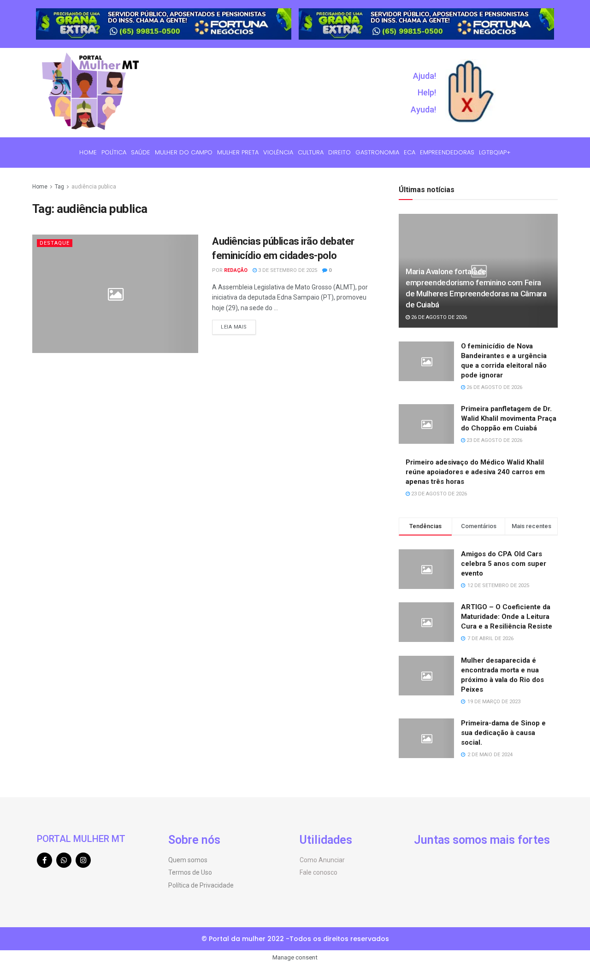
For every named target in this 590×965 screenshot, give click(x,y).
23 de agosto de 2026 (493, 440)
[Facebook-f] (44, 860)
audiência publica (93, 186)
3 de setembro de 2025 (287, 270)
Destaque (55, 243)
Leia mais (234, 327)
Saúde (140, 152)
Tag (59, 186)
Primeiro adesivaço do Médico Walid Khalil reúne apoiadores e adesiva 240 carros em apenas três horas (475, 472)
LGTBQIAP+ (495, 152)
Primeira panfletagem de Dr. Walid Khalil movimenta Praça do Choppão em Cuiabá (508, 418)
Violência (278, 152)
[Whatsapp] (63, 860)
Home (88, 152)
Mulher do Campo (183, 152)
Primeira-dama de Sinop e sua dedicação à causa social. (503, 733)
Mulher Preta (238, 152)
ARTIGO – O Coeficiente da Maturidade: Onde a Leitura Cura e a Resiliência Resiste (506, 616)
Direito (339, 152)
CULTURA (311, 152)
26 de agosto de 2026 (438, 317)
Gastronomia (377, 152)
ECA (409, 152)
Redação (236, 270)
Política (113, 152)
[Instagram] (83, 860)
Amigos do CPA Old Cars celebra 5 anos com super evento (503, 563)
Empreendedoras (447, 152)
